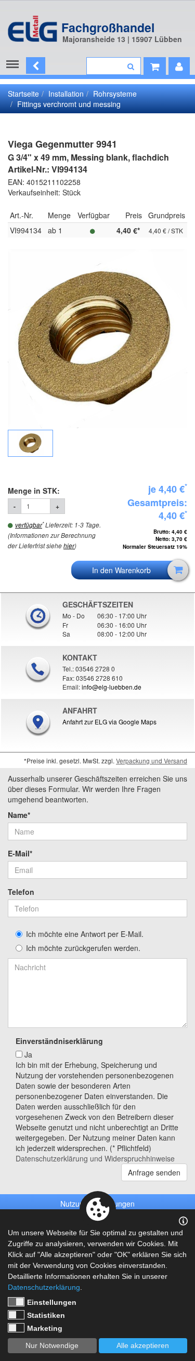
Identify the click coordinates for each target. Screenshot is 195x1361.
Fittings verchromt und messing (69, 104)
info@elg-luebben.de (111, 686)
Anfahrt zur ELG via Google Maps (109, 721)
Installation (66, 93)
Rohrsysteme (115, 93)
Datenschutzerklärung (44, 1287)
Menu (14, 64)
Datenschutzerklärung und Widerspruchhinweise (95, 1158)
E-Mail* (20, 853)
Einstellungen (51, 1302)
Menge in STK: (35, 490)
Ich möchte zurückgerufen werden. (83, 948)
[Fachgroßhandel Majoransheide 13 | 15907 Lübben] (32, 23)
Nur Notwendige (52, 1345)
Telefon (21, 892)
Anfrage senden (154, 1172)
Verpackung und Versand (151, 760)
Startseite (23, 93)
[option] (97, 339)
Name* (19, 815)
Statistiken (46, 1315)
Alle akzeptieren (142, 1345)
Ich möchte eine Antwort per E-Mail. (85, 934)
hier (68, 545)
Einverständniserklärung (59, 1041)
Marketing (44, 1328)
